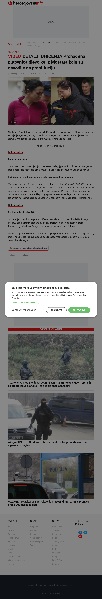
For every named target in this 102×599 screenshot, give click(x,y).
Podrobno (16, 298)
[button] (51, 302)
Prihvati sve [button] (79, 310)
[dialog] (51, 299)
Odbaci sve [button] (56, 310)
